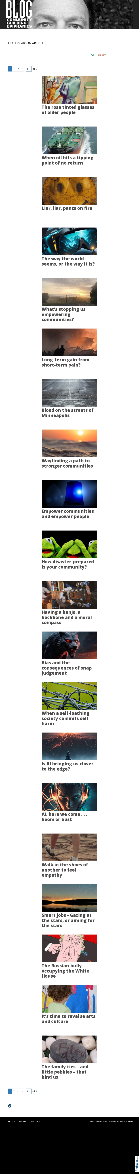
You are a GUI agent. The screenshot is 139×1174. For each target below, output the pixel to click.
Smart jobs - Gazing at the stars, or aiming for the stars (68, 920)
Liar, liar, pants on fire (67, 208)
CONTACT (35, 1121)
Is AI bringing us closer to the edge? (67, 766)
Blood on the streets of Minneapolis (68, 412)
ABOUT (22, 1121)
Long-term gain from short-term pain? (65, 362)
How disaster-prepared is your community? (68, 564)
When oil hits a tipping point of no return (68, 160)
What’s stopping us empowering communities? (64, 314)
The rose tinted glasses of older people (68, 109)
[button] (137, 1168)
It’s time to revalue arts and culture (69, 1018)
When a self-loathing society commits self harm (66, 718)
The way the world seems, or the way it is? (68, 261)
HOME (11, 1121)
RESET (102, 55)
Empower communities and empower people (68, 513)
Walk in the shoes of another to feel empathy (65, 870)
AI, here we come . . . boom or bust (64, 816)
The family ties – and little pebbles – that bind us (65, 1072)
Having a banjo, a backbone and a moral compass (67, 617)
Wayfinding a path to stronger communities (67, 463)
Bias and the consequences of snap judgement (67, 668)
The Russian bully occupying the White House (65, 971)
